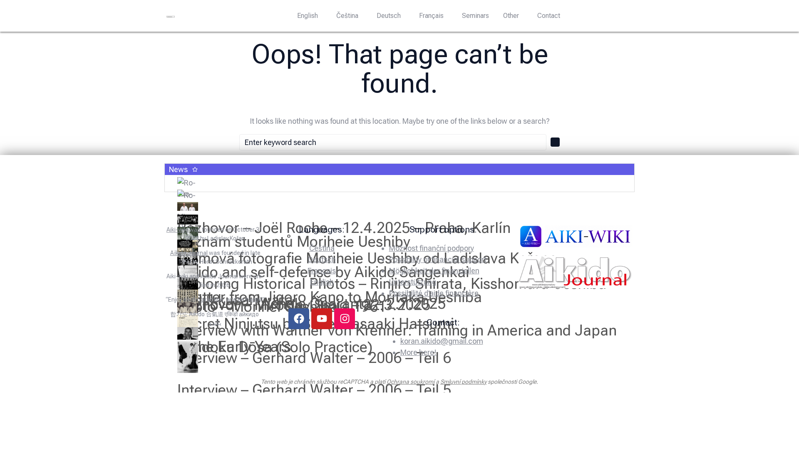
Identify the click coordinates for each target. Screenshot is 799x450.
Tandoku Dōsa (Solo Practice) (275, 347)
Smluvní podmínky (463, 381)
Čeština (347, 16)
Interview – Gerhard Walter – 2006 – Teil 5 (314, 390)
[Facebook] (298, 318)
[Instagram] (344, 318)
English (307, 16)
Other (511, 16)
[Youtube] (321, 318)
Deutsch (389, 16)
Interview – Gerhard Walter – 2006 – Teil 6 (314, 358)
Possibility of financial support (437, 259)
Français (431, 16)
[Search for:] (392, 142)
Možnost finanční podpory (431, 248)
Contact (548, 16)
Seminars (475, 16)
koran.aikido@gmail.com (441, 341)
